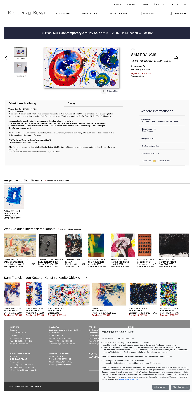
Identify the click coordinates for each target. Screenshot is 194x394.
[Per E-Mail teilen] (153, 161)
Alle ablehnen (160, 387)
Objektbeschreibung (22, 103)
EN (177, 4)
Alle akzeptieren (180, 387)
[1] (7, 58)
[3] (176, 58)
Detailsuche (180, 14)
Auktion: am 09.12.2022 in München (90, 33)
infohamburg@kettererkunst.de (62, 344)
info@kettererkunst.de (19, 344)
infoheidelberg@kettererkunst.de (23, 370)
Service (117, 4)
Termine (145, 4)
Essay (71, 103)
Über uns (159, 4)
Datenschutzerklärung (128, 379)
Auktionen (63, 13)
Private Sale (118, 13)
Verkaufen (89, 13)
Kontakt (131, 4)
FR (185, 4)
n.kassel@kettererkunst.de (60, 365)
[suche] (170, 14)
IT (181, 4)
